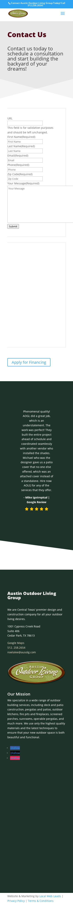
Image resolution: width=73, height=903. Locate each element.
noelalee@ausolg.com (21, 652)
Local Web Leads (50, 896)
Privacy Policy (16, 901)
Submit (13, 226)
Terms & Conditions (41, 901)
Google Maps (15, 643)
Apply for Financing (29, 362)
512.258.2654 (35, 5)
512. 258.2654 (16, 647)
